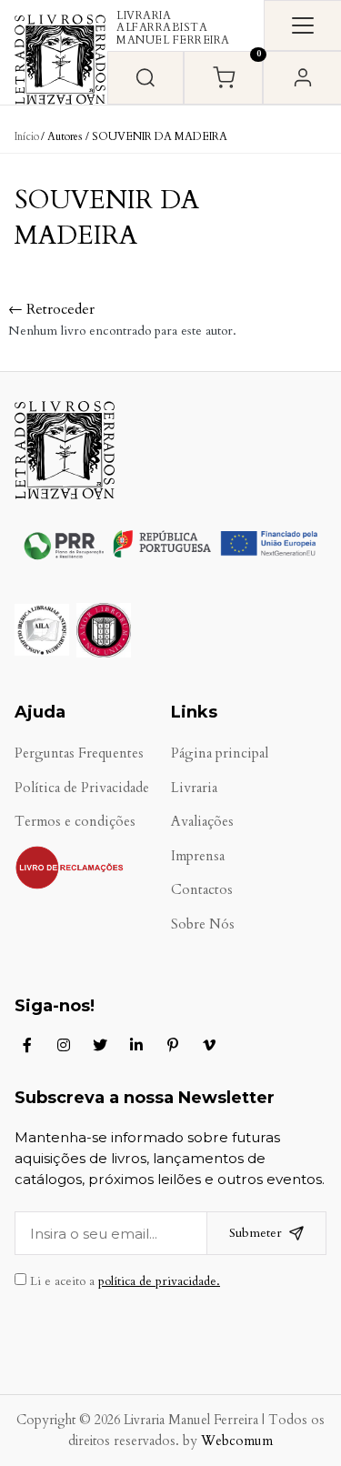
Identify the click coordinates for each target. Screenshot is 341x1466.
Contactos (202, 889)
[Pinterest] (173, 1045)
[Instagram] (63, 1045)
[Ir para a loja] (145, 78)
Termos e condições (75, 821)
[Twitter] (100, 1045)
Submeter (255, 1232)
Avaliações (202, 821)
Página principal (219, 753)
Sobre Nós (203, 924)
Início (27, 136)
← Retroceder (51, 309)
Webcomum (237, 1441)
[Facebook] (27, 1045)
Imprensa (198, 856)
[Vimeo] (209, 1045)
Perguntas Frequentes (79, 753)
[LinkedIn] (136, 1045)
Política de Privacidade (82, 788)
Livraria (194, 788)
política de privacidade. (159, 1281)
